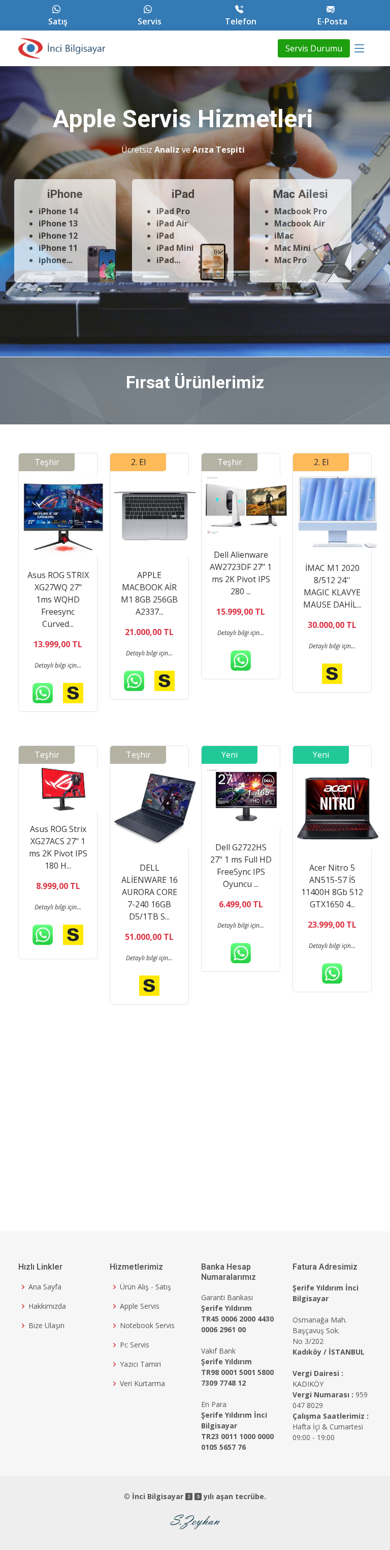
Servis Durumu (313, 48)
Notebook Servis (147, 1325)
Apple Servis (139, 1306)
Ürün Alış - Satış (145, 1286)
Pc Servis (134, 1344)
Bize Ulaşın (46, 1325)
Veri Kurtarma (142, 1383)
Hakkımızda (47, 1306)
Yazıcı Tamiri (140, 1364)
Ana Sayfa (44, 1286)
